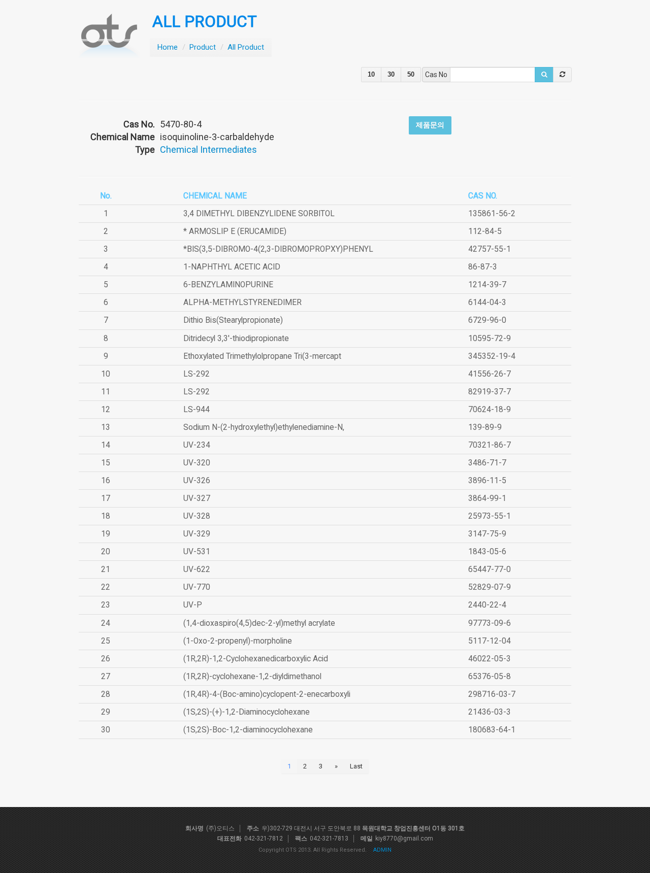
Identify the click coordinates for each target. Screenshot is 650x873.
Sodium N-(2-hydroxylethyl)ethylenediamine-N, (263, 427)
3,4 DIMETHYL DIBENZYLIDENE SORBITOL (259, 213)
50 (410, 74)
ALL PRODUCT (204, 21)
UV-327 (196, 498)
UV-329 (196, 534)
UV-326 (196, 480)
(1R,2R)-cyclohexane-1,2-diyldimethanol (252, 676)
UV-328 (196, 516)
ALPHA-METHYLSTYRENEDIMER (242, 302)
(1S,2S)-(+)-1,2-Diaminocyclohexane (246, 712)
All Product (246, 47)
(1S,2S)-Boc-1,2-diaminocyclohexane (248, 729)
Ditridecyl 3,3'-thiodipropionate (236, 338)
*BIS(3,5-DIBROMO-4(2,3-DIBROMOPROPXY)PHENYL (278, 249)
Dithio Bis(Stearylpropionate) (233, 320)
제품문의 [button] (430, 125)
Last (356, 766)
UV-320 (196, 462)
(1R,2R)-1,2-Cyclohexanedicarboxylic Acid (255, 658)
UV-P (192, 605)
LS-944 (196, 409)
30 (391, 74)
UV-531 (196, 551)
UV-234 (196, 445)
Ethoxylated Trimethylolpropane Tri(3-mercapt (262, 356)
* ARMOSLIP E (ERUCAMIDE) (234, 231)
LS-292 (196, 374)
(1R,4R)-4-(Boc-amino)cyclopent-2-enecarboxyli (266, 694)
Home (167, 47)
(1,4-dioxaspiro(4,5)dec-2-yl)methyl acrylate (259, 623)
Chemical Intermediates (208, 149)
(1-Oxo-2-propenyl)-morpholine (237, 641)
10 (371, 74)
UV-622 (196, 569)
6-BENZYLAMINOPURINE (228, 284)
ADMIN (382, 850)
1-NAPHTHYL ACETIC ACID (231, 267)
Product (202, 47)
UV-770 (196, 587)
